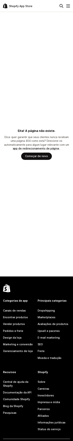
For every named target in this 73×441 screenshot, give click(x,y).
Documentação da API (17, 392)
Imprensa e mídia (49, 402)
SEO (40, 344)
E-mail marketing (49, 337)
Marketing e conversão (18, 344)
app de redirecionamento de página (36, 148)
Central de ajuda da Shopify (15, 383)
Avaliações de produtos (53, 324)
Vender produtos (14, 324)
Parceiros (44, 409)
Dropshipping (46, 310)
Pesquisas (9, 412)
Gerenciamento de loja (18, 351)
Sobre (41, 381)
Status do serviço (49, 429)
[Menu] (68, 6)
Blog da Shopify (13, 406)
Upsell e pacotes (49, 330)
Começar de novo (36, 156)
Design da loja (12, 337)
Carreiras (43, 388)
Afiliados (43, 415)
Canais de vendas (14, 310)
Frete (41, 351)
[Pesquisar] (61, 6)
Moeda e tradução (49, 357)
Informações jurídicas (52, 422)
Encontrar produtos (15, 317)
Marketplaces (46, 317)
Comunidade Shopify (16, 399)
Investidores (46, 395)
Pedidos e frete (13, 330)
